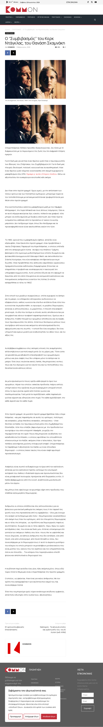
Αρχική (7, 29)
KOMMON (11, 47)
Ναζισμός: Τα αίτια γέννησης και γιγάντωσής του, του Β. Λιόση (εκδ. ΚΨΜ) (53, 630)
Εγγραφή (87, 708)
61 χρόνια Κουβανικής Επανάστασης (14, 628)
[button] (95, 19)
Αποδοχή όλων (49, 716)
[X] (92, 2)
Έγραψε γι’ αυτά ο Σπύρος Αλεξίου (41, 174)
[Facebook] (88, 2)
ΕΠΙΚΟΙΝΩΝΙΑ (72, 2)
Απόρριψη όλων (31, 716)
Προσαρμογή (15, 716)
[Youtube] (95, 2)
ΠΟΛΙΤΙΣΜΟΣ (16, 29)
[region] (32, 704)
